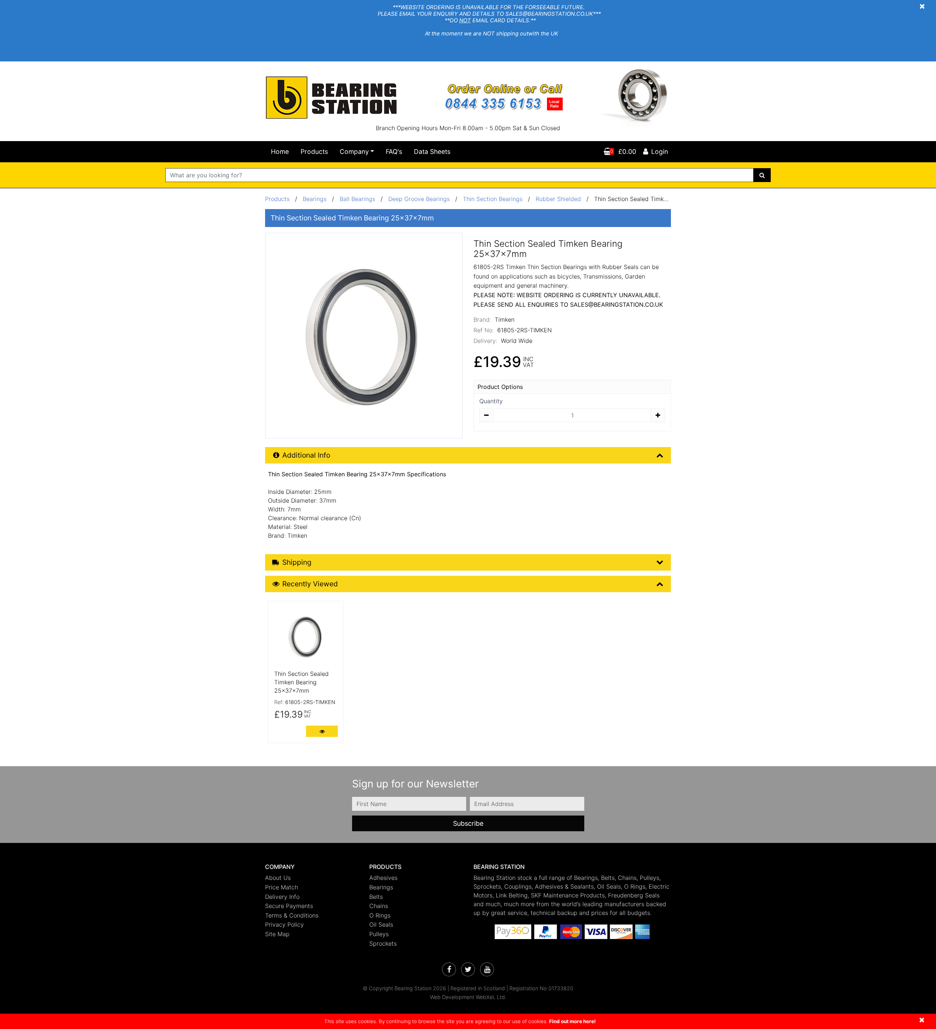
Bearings (315, 199)
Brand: (482, 319)
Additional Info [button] (306, 455)
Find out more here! (572, 1021)
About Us (278, 877)
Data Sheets (432, 151)
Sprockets (383, 943)
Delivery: (485, 340)
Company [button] (354, 151)
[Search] (762, 175)
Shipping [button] (297, 562)
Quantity (491, 401)
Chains (378, 905)
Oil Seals (381, 924)
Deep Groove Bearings (419, 199)
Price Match (281, 887)
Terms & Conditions (291, 915)
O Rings (379, 915)
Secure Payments (289, 905)
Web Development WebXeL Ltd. (468, 997)
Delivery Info (282, 896)
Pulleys (379, 934)
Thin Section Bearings (492, 199)
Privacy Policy (284, 924)
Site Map (277, 934)
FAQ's (394, 151)
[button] (311, 866)
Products (314, 151)
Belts (376, 896)
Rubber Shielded (558, 199)
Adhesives (383, 877)
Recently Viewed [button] (310, 583)
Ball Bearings (357, 199)
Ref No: (483, 330)
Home (280, 151)
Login (659, 151)
